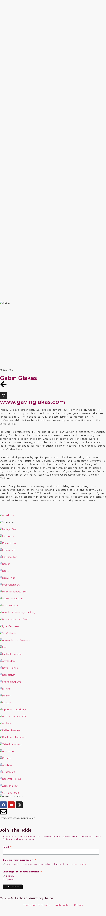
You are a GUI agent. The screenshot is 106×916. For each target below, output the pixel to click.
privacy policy (78, 864)
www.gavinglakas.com (32, 401)
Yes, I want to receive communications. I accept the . (46, 864)
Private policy (62, 905)
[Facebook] (3, 804)
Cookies (78, 905)
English (9, 876)
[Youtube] (11, 804)
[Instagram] (3, 395)
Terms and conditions (36, 905)
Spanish (9, 879)
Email (7, 846)
